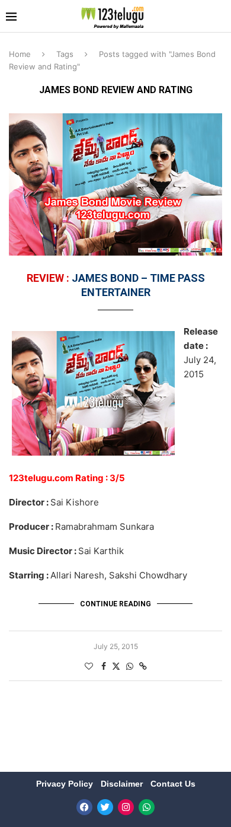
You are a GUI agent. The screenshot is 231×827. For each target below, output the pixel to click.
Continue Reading (115, 604)
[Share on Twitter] (116, 666)
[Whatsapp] (147, 807)
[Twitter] (105, 807)
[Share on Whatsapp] (129, 666)
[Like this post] (89, 666)
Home (20, 54)
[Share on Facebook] (103, 666)
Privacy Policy (65, 783)
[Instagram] (126, 807)
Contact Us (172, 783)
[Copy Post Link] (143, 666)
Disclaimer (123, 783)
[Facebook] (84, 807)
